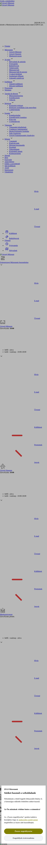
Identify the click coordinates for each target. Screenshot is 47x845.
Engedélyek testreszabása (23, 838)
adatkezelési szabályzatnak (28, 820)
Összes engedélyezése (23, 831)
